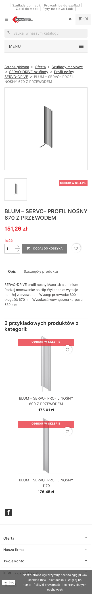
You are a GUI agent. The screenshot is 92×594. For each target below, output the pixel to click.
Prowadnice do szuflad (62, 5)
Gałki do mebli (27, 8)
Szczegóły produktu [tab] (41, 271)
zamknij (8, 582)
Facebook (8, 512)
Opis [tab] (12, 271)
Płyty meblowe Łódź (58, 8)
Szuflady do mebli (26, 5)
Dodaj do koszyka (44, 248)
